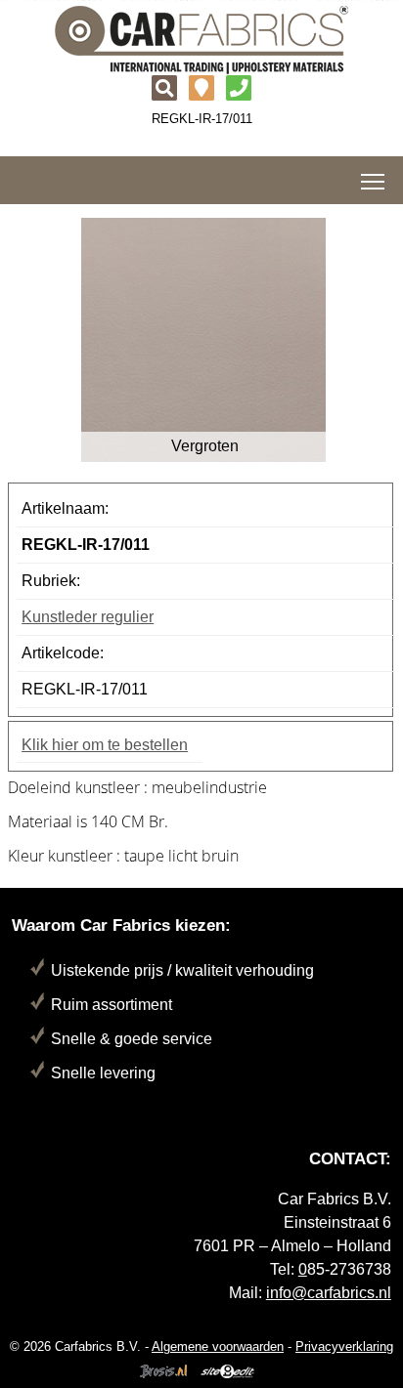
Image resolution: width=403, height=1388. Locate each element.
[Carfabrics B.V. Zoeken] (164, 91)
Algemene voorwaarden (218, 1346)
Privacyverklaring (344, 1346)
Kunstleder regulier (88, 617)
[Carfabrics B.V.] (201, 38)
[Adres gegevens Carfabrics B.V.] (201, 91)
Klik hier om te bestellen (105, 744)
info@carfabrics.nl (328, 1292)
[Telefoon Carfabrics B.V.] (238, 91)
